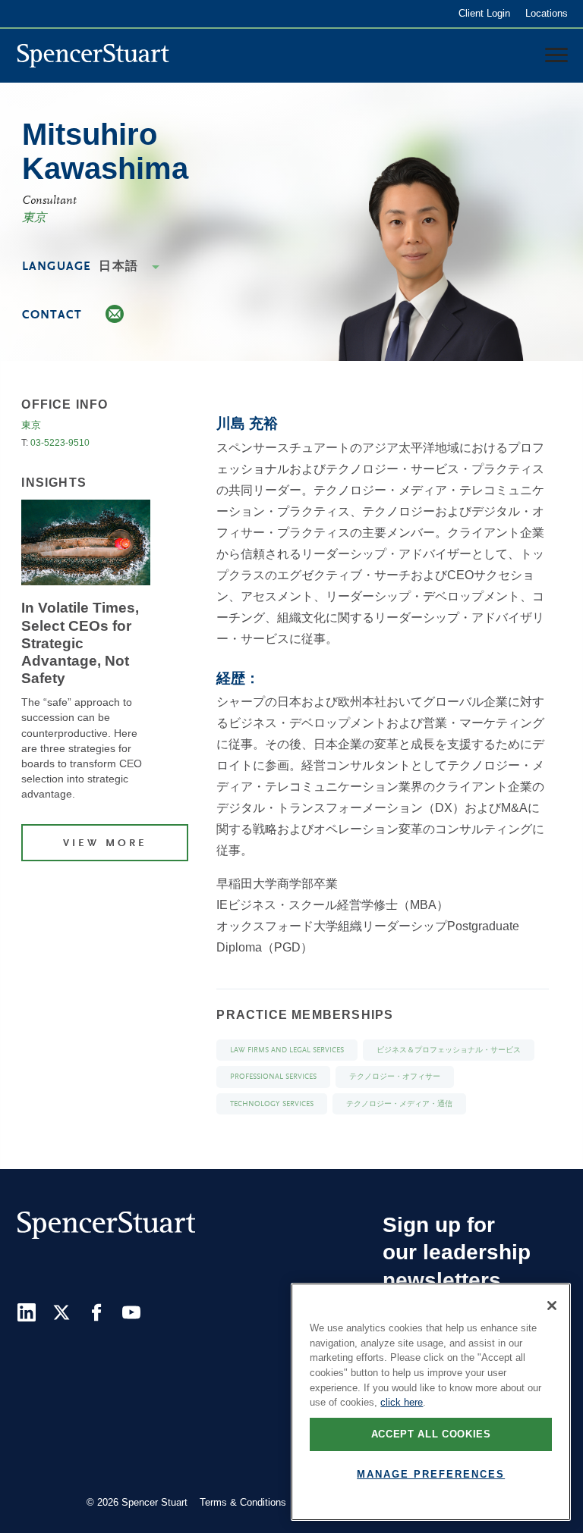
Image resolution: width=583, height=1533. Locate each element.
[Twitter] (61, 1312)
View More (105, 844)
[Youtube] (131, 1312)
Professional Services (273, 1077)
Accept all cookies (431, 1434)
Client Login (484, 13)
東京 (34, 218)
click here (401, 1402)
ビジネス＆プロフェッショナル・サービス (449, 1050)
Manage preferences (431, 1474)
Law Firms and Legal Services (287, 1050)
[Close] (552, 1305)
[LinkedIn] (26, 1312)
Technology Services (272, 1104)
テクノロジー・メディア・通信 (399, 1104)
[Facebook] (96, 1312)
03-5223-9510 (60, 442)
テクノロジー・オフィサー (394, 1077)
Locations (546, 13)
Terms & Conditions (243, 1502)
